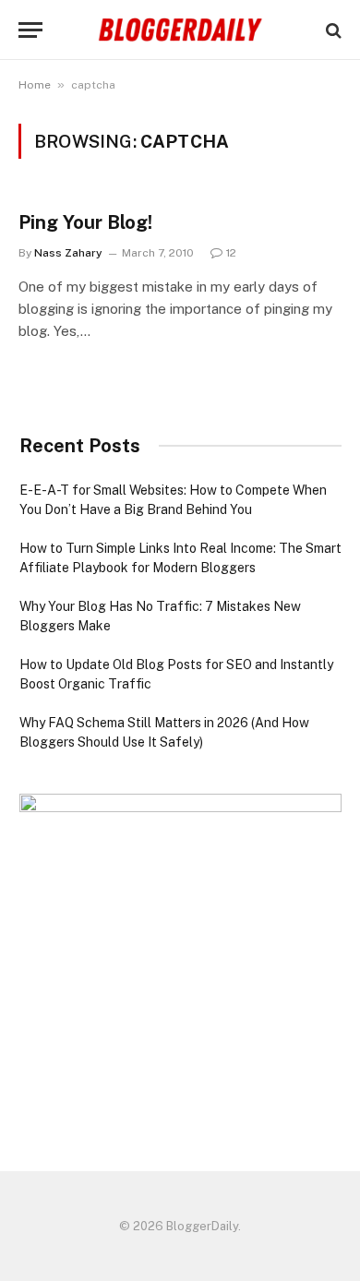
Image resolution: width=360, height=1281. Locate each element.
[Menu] (30, 30)
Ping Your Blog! (85, 222)
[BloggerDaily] (180, 30)
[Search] (332, 30)
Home (34, 84)
